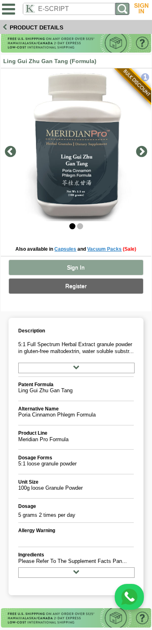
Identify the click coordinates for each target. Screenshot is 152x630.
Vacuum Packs (104, 249)
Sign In (76, 267)
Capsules (65, 249)
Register (76, 286)
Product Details (36, 27)
